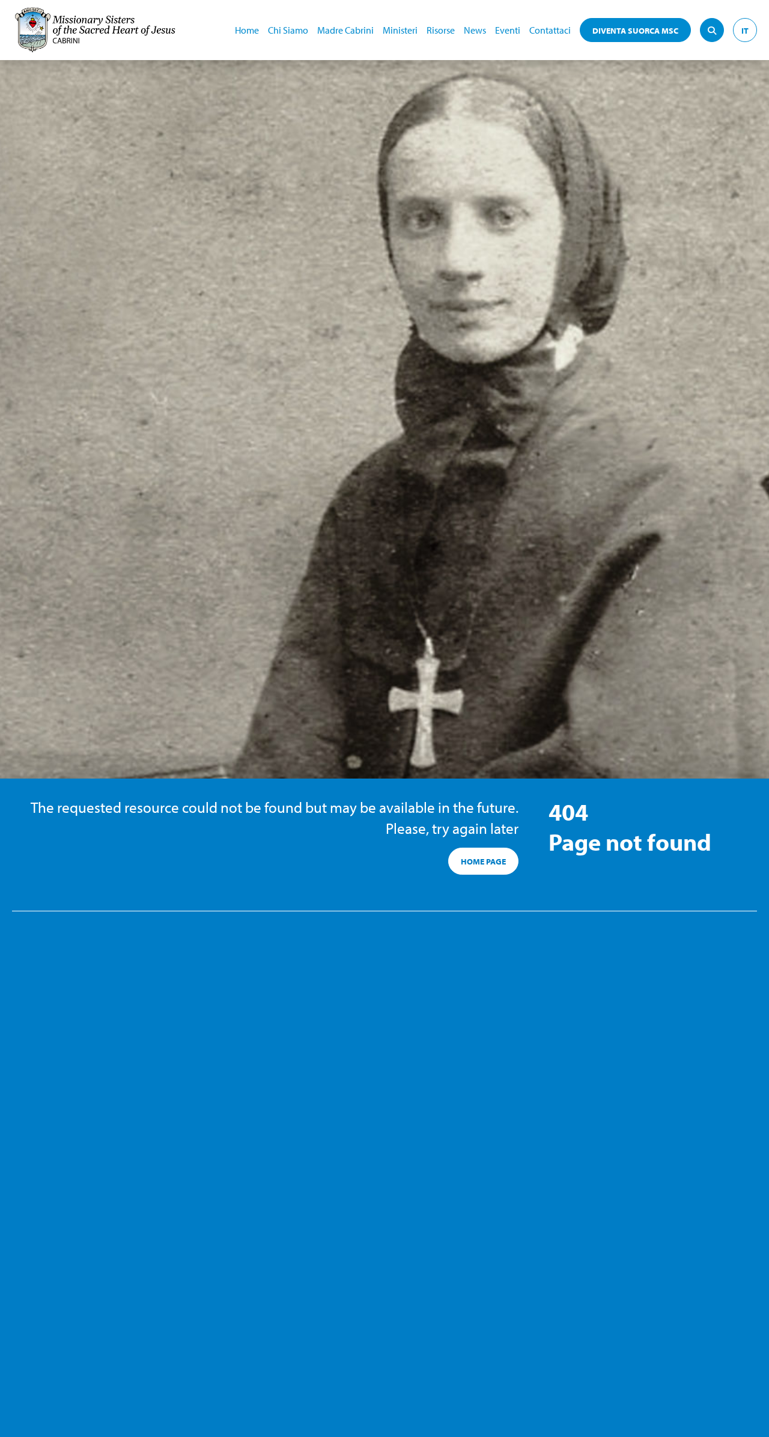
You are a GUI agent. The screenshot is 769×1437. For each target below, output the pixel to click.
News (475, 30)
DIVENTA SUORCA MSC (635, 30)
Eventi (507, 30)
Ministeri (400, 30)
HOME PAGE (483, 861)
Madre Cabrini (345, 30)
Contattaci (550, 30)
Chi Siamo (288, 30)
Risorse (441, 30)
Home (247, 30)
